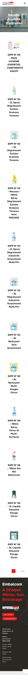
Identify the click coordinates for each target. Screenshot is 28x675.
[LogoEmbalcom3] (8, 2)
